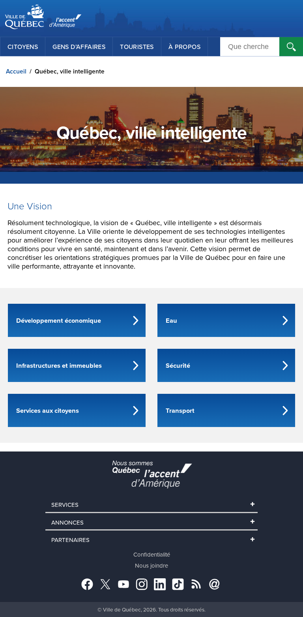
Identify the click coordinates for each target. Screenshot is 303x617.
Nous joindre (151, 565)
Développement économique (58, 320)
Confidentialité (151, 554)
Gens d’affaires (78, 46)
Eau (171, 320)
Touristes (137, 46)
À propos (184, 46)
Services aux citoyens (47, 410)
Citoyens (22, 46)
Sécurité (178, 365)
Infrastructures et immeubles (59, 365)
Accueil (16, 71)
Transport (180, 410)
